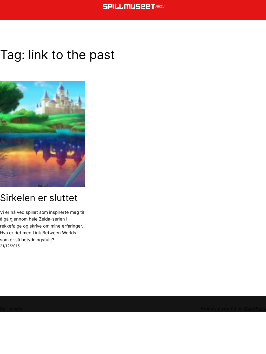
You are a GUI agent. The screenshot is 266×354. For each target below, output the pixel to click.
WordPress (255, 308)
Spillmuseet (12, 308)
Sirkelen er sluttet (39, 197)
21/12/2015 (10, 246)
